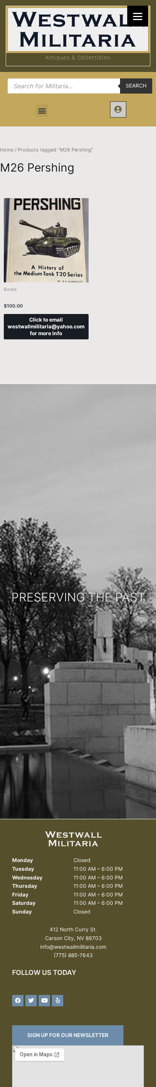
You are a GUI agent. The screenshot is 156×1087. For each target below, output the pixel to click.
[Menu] (137, 16)
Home (6, 150)
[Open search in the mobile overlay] (80, 86)
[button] (42, 111)
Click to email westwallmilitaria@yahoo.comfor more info (46, 326)
